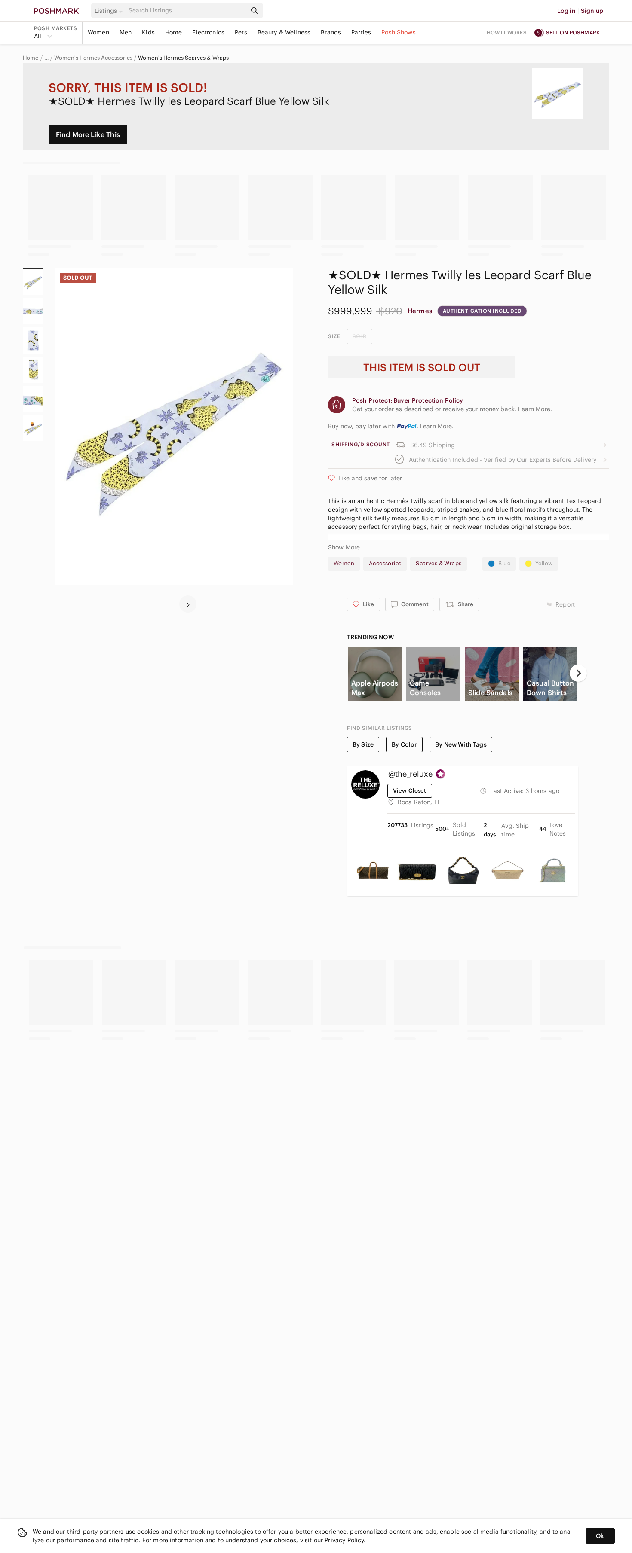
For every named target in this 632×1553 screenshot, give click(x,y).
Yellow (543, 563)
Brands (331, 32)
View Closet (409, 790)
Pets (241, 32)
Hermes (420, 311)
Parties (361, 32)
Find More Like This (88, 134)
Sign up (592, 11)
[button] (110, 10)
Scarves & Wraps (438, 563)
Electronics (208, 32)
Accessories (385, 563)
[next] (187, 604)
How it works (507, 32)
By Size (363, 744)
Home (173, 32)
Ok (600, 1536)
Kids (148, 32)
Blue (504, 563)
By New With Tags (460, 744)
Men (126, 32)
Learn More (436, 426)
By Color (404, 744)
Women (98, 32)
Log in (566, 11)
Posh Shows (398, 32)
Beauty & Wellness (284, 32)
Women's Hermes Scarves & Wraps (183, 58)
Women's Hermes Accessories (93, 58)
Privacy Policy (344, 1540)
